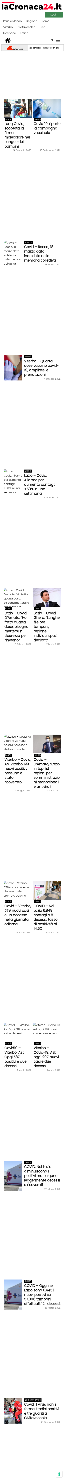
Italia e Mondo (12, 21)
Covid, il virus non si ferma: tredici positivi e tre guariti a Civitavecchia (41, 1411)
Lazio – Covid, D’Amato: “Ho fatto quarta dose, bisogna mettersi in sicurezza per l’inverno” (16, 627)
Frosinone (9, 33)
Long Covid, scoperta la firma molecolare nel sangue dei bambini (17, 135)
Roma (46, 21)
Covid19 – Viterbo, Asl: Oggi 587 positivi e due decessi (15, 1056)
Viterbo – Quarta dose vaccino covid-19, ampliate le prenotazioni (41, 368)
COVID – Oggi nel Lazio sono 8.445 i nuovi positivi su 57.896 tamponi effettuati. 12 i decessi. (42, 1294)
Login (53, 15)
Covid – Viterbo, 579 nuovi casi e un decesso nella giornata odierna (17, 915)
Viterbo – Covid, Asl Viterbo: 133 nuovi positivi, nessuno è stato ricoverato (17, 770)
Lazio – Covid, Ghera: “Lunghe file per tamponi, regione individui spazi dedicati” (47, 627)
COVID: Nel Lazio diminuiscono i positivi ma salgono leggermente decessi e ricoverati (42, 1175)
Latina (24, 33)
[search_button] (52, 40)
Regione (31, 21)
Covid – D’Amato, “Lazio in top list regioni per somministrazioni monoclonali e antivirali (47, 773)
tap (58, 40)
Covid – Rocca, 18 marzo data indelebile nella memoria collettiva (40, 253)
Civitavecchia (26, 27)
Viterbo (8, 27)
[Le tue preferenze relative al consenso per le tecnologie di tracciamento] (59, 1474)
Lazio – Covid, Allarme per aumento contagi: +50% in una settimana (39, 484)
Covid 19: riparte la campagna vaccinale (47, 128)
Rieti (42, 27)
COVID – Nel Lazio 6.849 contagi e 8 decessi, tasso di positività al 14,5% (46, 917)
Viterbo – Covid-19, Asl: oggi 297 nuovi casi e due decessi (46, 1056)
